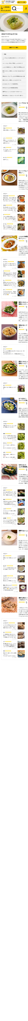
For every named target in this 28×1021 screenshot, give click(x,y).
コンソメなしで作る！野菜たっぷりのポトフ (13, 63)
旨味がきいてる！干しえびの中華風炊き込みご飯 (14, 76)
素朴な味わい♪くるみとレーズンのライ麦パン (13, 95)
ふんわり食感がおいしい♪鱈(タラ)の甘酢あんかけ (14, 67)
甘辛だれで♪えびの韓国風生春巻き (10, 87)
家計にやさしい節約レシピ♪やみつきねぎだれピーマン (14, 71)
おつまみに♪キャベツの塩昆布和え (10, 84)
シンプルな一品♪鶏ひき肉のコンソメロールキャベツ (14, 58)
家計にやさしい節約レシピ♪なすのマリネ (12, 80)
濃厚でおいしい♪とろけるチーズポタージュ (12, 91)
